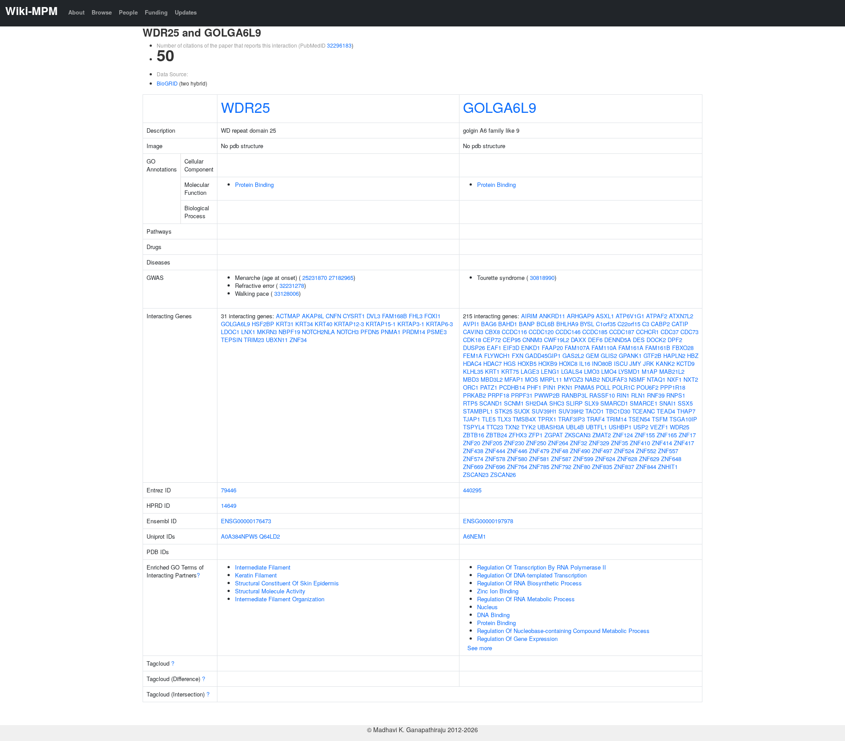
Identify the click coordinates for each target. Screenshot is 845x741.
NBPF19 (289, 332)
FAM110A (604, 347)
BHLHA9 (567, 324)
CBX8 (492, 332)
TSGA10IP (683, 419)
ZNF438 (473, 451)
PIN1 (549, 387)
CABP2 (660, 324)
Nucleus (487, 607)
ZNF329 (599, 443)
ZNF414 (662, 443)
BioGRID (167, 83)
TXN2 (512, 427)
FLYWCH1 (497, 355)
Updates (186, 12)
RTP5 (470, 403)
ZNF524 (624, 451)
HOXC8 (568, 363)
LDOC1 (230, 332)
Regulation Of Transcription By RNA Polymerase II (541, 567)
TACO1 (594, 411)
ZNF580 (517, 458)
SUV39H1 (544, 411)
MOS (531, 379)
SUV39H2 (571, 411)
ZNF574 (473, 458)
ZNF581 (539, 458)
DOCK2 (656, 339)
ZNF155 (645, 435)
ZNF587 (561, 458)
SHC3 (556, 403)
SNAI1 (667, 403)
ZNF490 (580, 451)
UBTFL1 (596, 427)
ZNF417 (684, 443)
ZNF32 (578, 443)
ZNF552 (646, 451)
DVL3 (373, 316)
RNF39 (656, 395)
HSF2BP (263, 324)
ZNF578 (495, 458)
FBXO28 (683, 347)
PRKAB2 (474, 395)
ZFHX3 (518, 435)
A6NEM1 (474, 536)
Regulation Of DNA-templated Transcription (532, 575)
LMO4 (609, 371)
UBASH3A (550, 427)
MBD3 (471, 379)
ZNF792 (561, 466)
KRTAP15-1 (381, 324)
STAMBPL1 (478, 411)
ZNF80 (581, 466)
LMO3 (591, 371)
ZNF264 (558, 443)
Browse (102, 12)
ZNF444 (495, 451)
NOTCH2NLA (318, 332)
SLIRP (574, 403)
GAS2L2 (573, 355)
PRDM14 (413, 332)
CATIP (680, 324)
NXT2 (690, 379)
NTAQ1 (656, 379)
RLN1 (638, 395)
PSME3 (437, 332)
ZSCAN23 (476, 474)
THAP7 (686, 411)
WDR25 (245, 107)
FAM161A (630, 347)
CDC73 (689, 332)
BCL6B (545, 324)
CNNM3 (532, 339)
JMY (635, 363)
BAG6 (488, 324)
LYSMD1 (629, 371)
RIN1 (623, 395)
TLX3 (504, 419)
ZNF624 (605, 458)
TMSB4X (524, 419)
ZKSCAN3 (578, 435)
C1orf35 (606, 324)
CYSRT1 (354, 316)
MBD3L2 (492, 379)
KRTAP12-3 (349, 324)
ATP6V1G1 (630, 316)
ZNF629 (649, 458)
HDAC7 (492, 363)
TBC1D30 (618, 411)
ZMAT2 (601, 435)
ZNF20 (471, 443)
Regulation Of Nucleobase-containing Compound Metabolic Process (563, 630)
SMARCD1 (614, 403)
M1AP (650, 371)
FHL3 (415, 316)
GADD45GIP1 (543, 355)
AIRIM (529, 316)
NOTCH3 (348, 332)
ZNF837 (624, 466)
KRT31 (285, 324)
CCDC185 (594, 332)
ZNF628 (627, 458)
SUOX (522, 411)
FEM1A (472, 355)
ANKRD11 (552, 316)
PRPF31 (522, 395)
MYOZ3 (573, 379)
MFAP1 (513, 379)
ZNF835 (602, 466)
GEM (592, 355)
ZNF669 (473, 466)
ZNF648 (671, 458)
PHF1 (534, 387)
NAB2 (592, 379)
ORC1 (470, 387)
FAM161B (657, 347)
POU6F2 (647, 387)
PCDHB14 (512, 387)
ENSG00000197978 (488, 521)
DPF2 (675, 339)
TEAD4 (666, 411)
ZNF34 (298, 339)
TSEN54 (639, 419)
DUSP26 (474, 347)
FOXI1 (432, 316)
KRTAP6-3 (439, 324)
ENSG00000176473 (246, 521)
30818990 (542, 277)
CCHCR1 (647, 332)
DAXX (578, 339)
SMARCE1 (644, 403)
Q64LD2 (269, 536)
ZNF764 (517, 466)
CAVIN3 (473, 332)
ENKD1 (530, 347)
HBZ (692, 355)
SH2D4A (536, 403)
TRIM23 (254, 339)
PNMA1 (390, 332)
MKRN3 (267, 332)
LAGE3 (530, 371)
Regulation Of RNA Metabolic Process (526, 599)
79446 (228, 490)
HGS (509, 363)
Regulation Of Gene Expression (517, 638)
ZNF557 (668, 451)
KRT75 (510, 371)
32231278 (291, 285)
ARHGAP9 (580, 316)
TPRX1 (547, 419)
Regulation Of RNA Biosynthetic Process (529, 583)
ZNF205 (492, 443)
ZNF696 (495, 466)
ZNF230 (514, 443)
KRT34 (304, 324)
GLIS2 (609, 355)
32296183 (339, 45)
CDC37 (670, 332)
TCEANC (643, 411)
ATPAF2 (656, 316)
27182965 (341, 277)
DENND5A (617, 339)
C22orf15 (628, 324)
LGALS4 (571, 371)
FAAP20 (552, 347)
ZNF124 (623, 435)
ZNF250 (536, 443)
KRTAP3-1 (410, 324)
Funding (156, 12)
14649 (228, 505)
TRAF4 (596, 419)
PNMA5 (584, 387)
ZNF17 (687, 435)
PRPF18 (498, 395)
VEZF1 (659, 427)
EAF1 (494, 347)
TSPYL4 (474, 427)
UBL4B (575, 427)
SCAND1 (490, 403)
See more (479, 648)
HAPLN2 (674, 355)
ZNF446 (517, 451)
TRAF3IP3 (571, 419)
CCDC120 (541, 332)
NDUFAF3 (614, 379)
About (76, 12)
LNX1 (248, 332)
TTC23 (494, 427)
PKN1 (565, 387)
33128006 (286, 293)
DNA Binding (493, 615)
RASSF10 (602, 395)
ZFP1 (536, 435)
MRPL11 (551, 379)
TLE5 (489, 419)
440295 (472, 490)
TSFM (660, 419)
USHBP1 (620, 427)
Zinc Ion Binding (497, 591)
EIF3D (511, 347)
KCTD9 (685, 363)
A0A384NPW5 (239, 536)
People (128, 12)
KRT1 (492, 371)
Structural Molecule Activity (270, 591)
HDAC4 (472, 363)
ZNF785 (539, 466)
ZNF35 (619, 443)
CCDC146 (567, 332)
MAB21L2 (671, 371)
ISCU (621, 363)
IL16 (584, 363)
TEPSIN (231, 339)
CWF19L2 (556, 339)
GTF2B (652, 355)
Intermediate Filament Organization (279, 599)
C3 (645, 324)
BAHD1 (507, 324)
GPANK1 (630, 355)
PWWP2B (547, 395)
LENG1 (550, 371)
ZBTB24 (496, 435)
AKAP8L (313, 316)
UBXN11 (277, 339)
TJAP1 (471, 419)
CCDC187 (621, 332)
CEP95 (512, 339)
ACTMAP (288, 316)
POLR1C (623, 387)
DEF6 (595, 339)
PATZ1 (488, 387)
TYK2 (528, 427)
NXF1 (674, 379)
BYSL (587, 324)
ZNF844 (646, 466)
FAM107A (577, 347)
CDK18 (472, 339)
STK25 (503, 411)
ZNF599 (583, 458)
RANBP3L (575, 395)
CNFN (333, 316)
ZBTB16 (473, 435)
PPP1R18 (672, 387)
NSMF (637, 379)
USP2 (640, 427)
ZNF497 (602, 451)
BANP (527, 324)
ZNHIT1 (668, 466)
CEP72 (492, 339)
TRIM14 (616, 419)
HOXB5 (527, 363)
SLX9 (591, 403)
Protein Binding (254, 184)
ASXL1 (605, 316)
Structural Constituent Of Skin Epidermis (287, 583)
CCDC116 (514, 332)
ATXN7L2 (681, 316)
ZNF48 (559, 451)
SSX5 (685, 403)
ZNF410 (640, 443)
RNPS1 (675, 395)
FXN (517, 355)
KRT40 (323, 324)
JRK (648, 363)
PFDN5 (369, 332)
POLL (603, 387)
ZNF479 (539, 451)
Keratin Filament (256, 575)
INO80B (602, 363)
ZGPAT (553, 435)
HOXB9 (547, 363)
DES (639, 339)
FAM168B (394, 316)
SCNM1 (514, 403)
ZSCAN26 (503, 474)
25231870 (314, 277)
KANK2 (665, 363)
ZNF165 (667, 435)
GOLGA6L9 (499, 107)
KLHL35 (473, 371)
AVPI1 (471, 324)
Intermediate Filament (262, 567)
